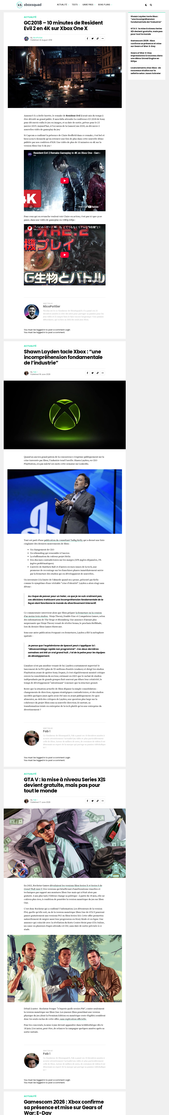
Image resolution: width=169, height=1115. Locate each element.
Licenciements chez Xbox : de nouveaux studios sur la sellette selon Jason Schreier (146, 70)
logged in (40, 332)
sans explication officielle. (73, 1018)
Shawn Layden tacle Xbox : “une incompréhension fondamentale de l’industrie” (146, 19)
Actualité (62, 4)
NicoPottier (38, 37)
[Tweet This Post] (92, 38)
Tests (75, 4)
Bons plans (104, 4)
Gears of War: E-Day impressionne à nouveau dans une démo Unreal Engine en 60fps (146, 57)
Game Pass (88, 4)
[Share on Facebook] (87, 38)
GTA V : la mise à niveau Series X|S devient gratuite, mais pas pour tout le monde (146, 31)
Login (67, 329)
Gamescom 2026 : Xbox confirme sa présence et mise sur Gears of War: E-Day (146, 43)
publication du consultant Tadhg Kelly (63, 540)
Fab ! (35, 372)
